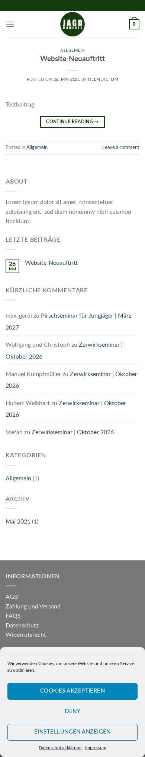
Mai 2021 (18, 522)
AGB (12, 597)
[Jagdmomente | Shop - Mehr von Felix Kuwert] (72, 24)
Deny (72, 711)
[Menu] (10, 24)
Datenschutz (22, 626)
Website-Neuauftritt (72, 59)
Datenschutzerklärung (60, 747)
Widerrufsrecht (26, 635)
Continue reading (72, 122)
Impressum (95, 747)
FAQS (13, 616)
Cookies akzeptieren (72, 691)
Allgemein (72, 50)
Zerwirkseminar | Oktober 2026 (73, 432)
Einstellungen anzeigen (72, 732)
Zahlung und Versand (33, 607)
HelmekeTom (103, 79)
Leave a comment (120, 147)
